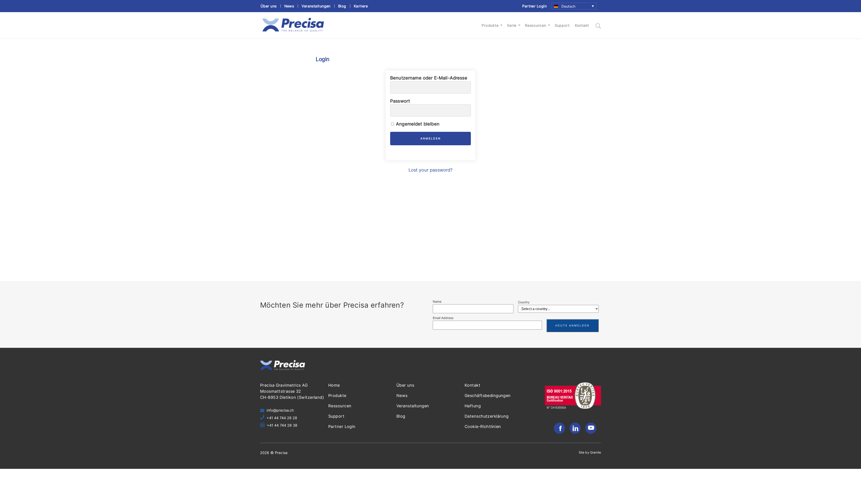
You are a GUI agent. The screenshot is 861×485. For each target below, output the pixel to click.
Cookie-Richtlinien (483, 426)
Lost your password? (431, 170)
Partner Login (534, 6)
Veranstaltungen (316, 6)
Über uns (269, 6)
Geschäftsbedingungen (488, 395)
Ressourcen (535, 25)
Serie (511, 25)
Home (334, 385)
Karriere (361, 6)
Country (524, 302)
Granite (595, 452)
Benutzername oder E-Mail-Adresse (428, 78)
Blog (342, 6)
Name (437, 301)
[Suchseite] (598, 26)
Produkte (490, 25)
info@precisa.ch (280, 410)
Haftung (473, 405)
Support (562, 25)
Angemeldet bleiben (417, 124)
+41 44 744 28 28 (282, 418)
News (289, 6)
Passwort (400, 101)
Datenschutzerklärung (487, 416)
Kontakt (582, 25)
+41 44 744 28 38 (282, 425)
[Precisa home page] (293, 31)
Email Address (443, 318)
